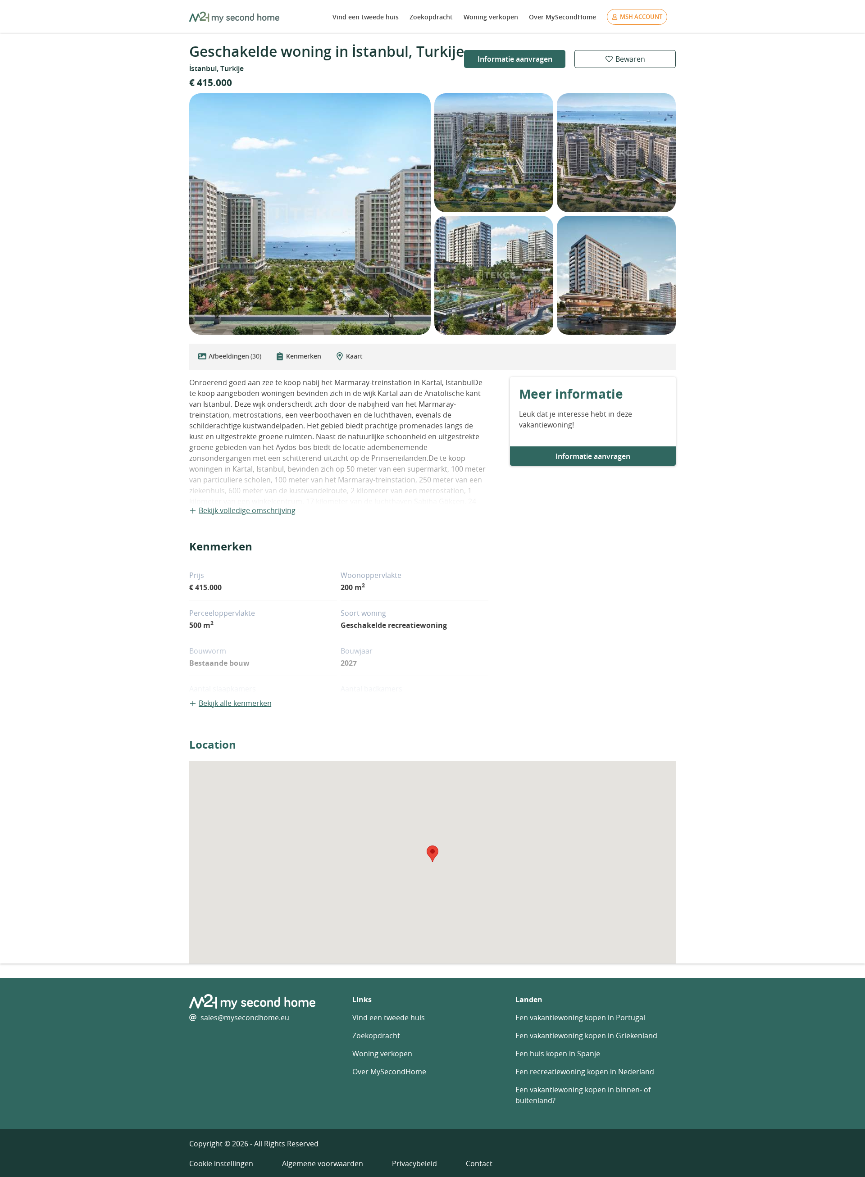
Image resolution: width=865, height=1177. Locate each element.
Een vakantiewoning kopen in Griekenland (586, 1036)
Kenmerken (303, 356)
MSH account (641, 17)
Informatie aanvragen (515, 59)
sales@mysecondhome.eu (244, 1017)
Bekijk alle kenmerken (235, 703)
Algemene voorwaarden (322, 1163)
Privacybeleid (414, 1163)
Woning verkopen (491, 17)
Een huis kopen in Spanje (557, 1054)
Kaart (354, 356)
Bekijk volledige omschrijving (247, 510)
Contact (479, 1163)
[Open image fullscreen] (310, 214)
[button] (432, 853)
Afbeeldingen (235, 356)
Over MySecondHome (562, 17)
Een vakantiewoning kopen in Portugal (580, 1017)
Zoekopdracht (431, 17)
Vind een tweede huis (365, 17)
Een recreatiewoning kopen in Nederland (584, 1072)
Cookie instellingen (221, 1163)
